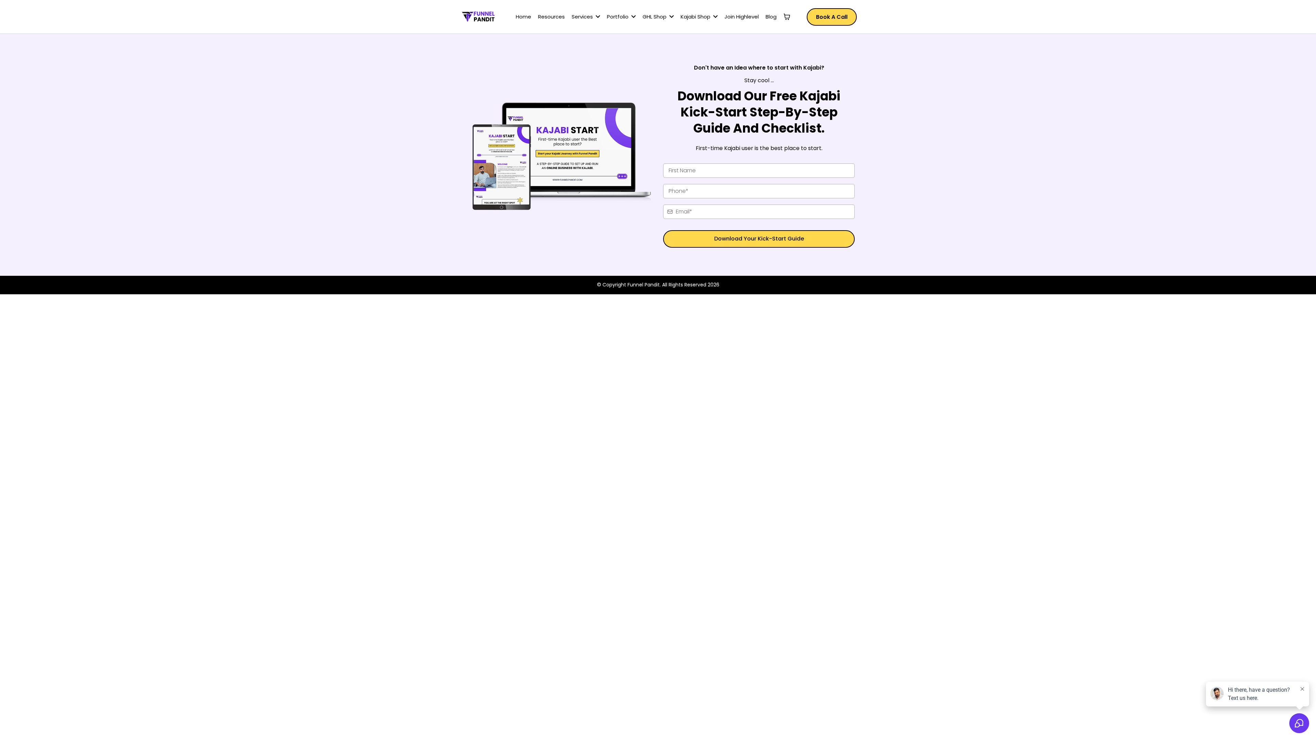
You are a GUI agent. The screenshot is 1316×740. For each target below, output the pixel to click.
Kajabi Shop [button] (696, 16)
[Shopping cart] (786, 16)
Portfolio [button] (618, 16)
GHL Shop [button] (655, 16)
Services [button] (583, 16)
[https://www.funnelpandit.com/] (478, 17)
